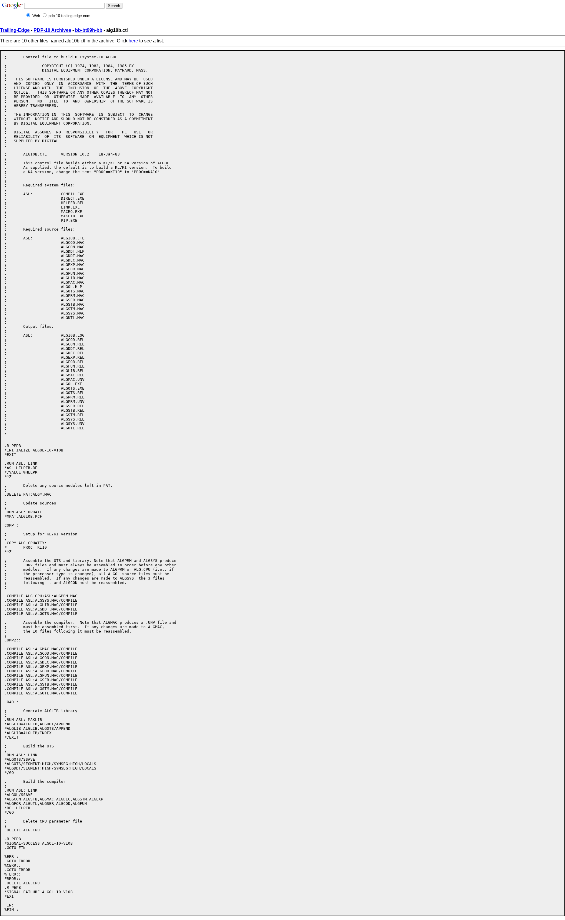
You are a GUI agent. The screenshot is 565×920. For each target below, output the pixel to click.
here (133, 40)
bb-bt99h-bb (88, 30)
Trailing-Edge (15, 30)
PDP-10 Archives (52, 30)
